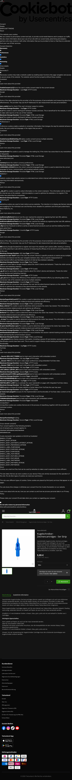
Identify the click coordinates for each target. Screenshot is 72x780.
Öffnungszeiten (6, 705)
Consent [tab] (3, 24)
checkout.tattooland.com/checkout (12, 430)
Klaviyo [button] (2, 144)
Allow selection (18, 507)
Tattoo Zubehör (10, 522)
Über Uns (4, 702)
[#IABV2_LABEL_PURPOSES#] (10, 447)
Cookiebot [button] (3, 80)
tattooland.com (5, 432)
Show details (4, 66)
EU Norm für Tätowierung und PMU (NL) (12, 714)
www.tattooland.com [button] (7, 159)
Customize (9, 507)
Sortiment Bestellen (7, 667)
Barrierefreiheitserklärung (9, 689)
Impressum (5, 686)
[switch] (0, 54)
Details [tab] (2, 26)
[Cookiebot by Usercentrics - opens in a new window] (36, 12)
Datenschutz (5, 680)
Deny (24, 507)
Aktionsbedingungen (7, 683)
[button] (53, 572)
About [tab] (2, 31)
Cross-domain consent (8, 423)
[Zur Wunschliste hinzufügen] (69, 589)
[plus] (51, 582)
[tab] (6, 595)
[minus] (43, 582)
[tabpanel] (36, 617)
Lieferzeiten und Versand (8, 673)
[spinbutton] (47, 582)
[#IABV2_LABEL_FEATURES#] (10, 454)
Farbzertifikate (5, 718)
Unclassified (4, 403)
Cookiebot (33, 436)
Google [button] (2, 93)
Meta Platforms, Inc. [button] (6, 210)
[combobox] (36, 516)
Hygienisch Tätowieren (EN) (9, 708)
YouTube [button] (3, 349)
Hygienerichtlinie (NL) (7, 711)
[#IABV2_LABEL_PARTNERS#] (10, 460)
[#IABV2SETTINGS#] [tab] (7, 28)
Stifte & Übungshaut (21, 522)
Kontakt (4, 698)
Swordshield (41, 530)
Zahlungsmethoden (7, 670)
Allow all (3, 507)
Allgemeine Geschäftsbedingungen (11, 676)
